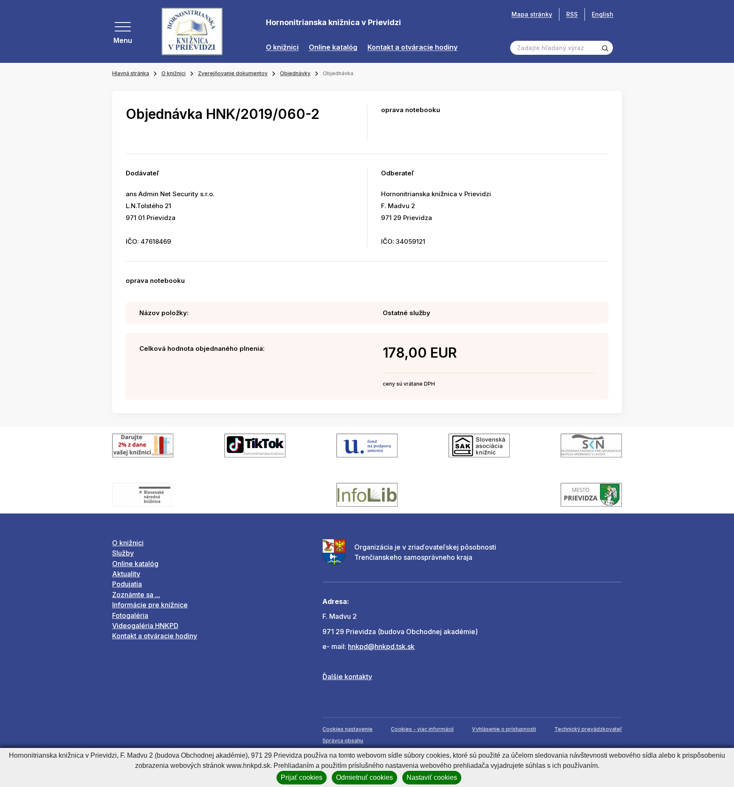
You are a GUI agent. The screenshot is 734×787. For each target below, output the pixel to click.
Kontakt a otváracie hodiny (412, 47)
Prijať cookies (301, 777)
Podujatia (127, 584)
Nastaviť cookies (432, 777)
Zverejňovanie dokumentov (233, 73)
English (602, 14)
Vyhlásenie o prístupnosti (504, 729)
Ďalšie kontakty (347, 676)
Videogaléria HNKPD (145, 625)
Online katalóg (333, 47)
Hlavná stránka (130, 73)
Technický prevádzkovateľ (588, 729)
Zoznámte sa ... (136, 594)
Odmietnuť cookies (364, 777)
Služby (123, 553)
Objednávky (295, 73)
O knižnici (282, 47)
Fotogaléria (130, 615)
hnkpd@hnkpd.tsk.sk (381, 646)
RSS (572, 14)
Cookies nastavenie (347, 729)
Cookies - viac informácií (422, 729)
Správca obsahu (342, 740)
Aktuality (126, 574)
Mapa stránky (531, 14)
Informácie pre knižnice (150, 605)
